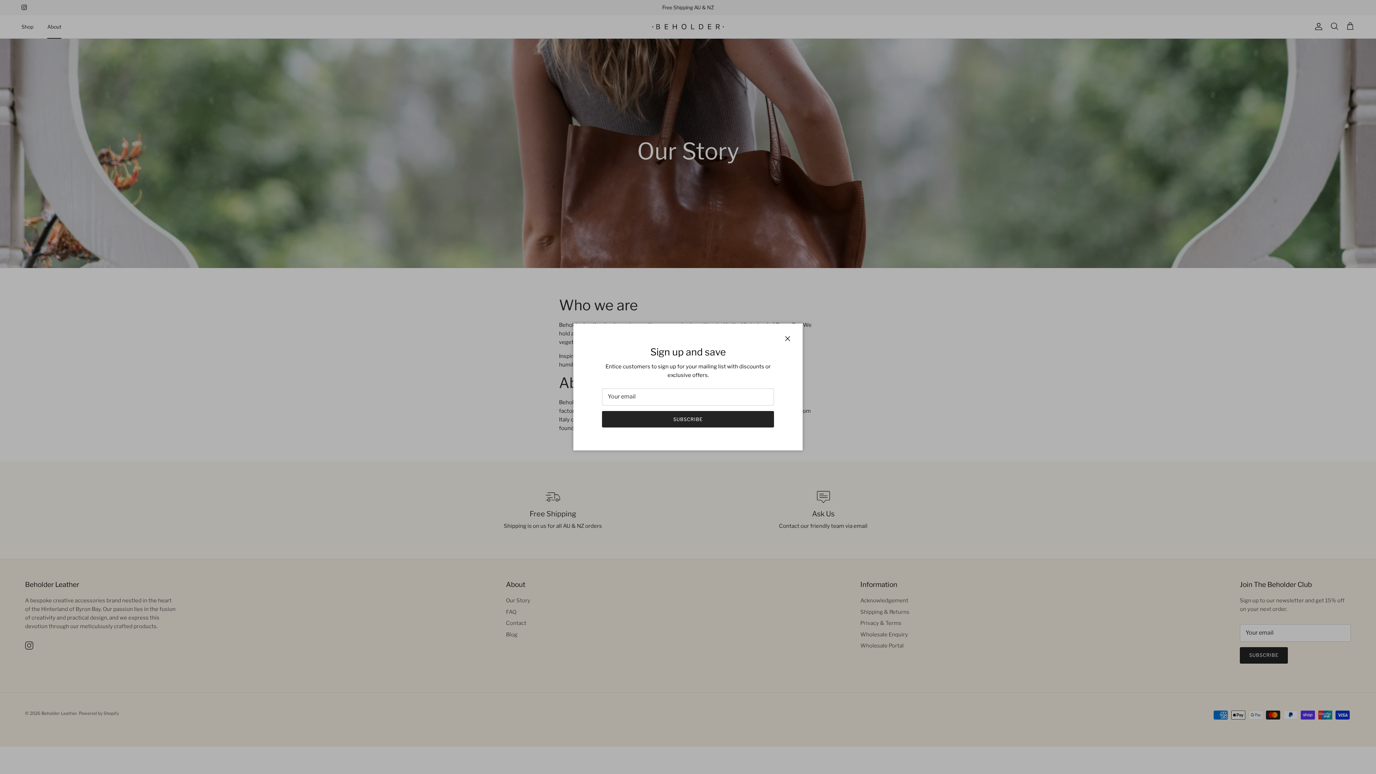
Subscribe (688, 419)
